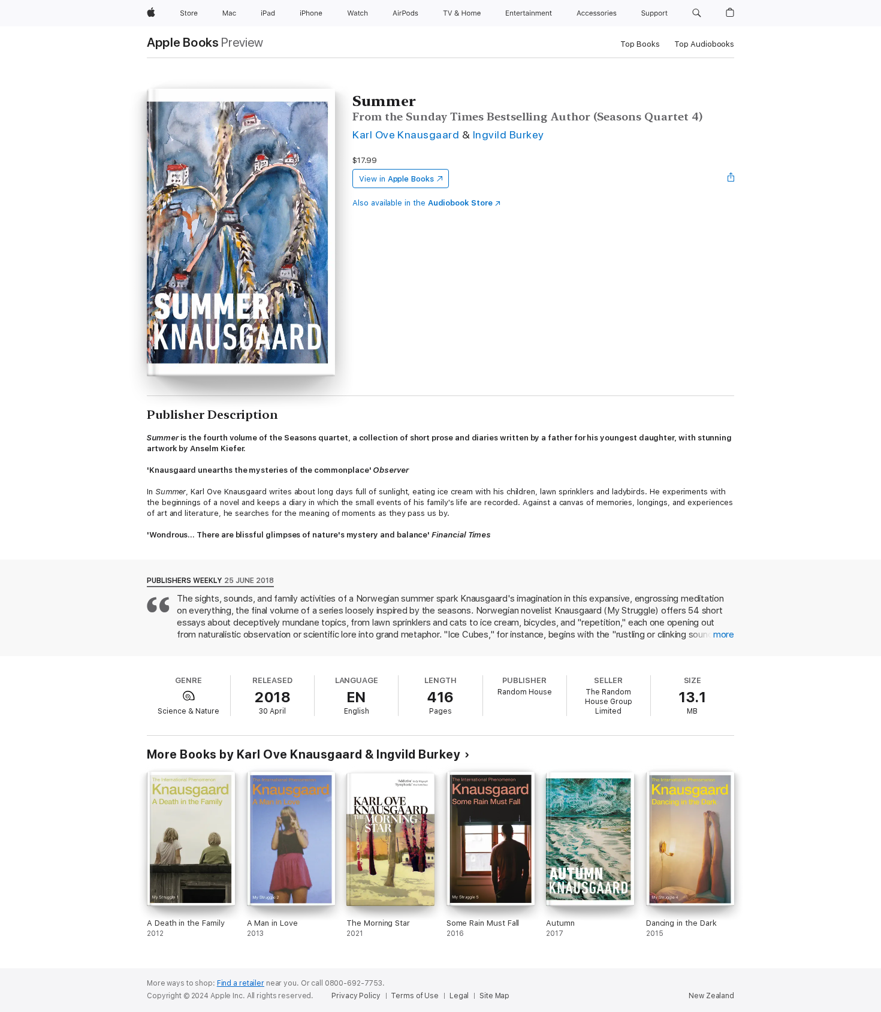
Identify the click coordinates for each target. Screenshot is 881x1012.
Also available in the (422, 202)
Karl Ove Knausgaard (405, 134)
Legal (459, 996)
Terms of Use (415, 996)
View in (396, 178)
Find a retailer (240, 983)
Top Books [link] (640, 44)
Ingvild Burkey (508, 134)
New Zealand (711, 996)
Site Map (494, 996)
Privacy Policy (355, 996)
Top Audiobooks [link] (704, 44)
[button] (696, 13)
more (723, 634)
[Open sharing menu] (731, 179)
